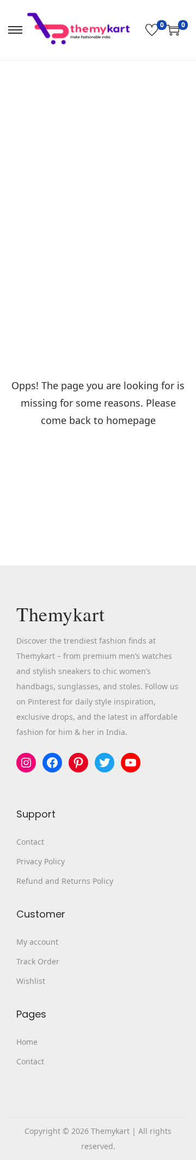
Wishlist (30, 981)
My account (37, 942)
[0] (151, 29)
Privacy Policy (40, 861)
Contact (30, 842)
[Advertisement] (98, 163)
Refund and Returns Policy (64, 881)
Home (27, 1042)
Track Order (37, 961)
